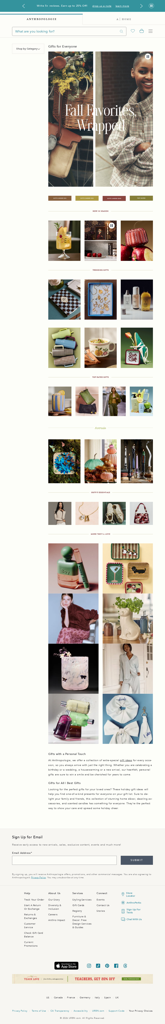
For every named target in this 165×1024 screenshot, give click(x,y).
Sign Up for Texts (134, 911)
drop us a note (101, 6)
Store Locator (130, 894)
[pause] (148, 57)
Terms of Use (39, 1011)
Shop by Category (27, 48)
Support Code (117, 1011)
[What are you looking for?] (121, 31)
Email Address (21, 853)
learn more (122, 6)
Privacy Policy (38, 877)
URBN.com (98, 1011)
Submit (137, 860)
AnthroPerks (134, 902)
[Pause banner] (151, 5)
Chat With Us (134, 919)
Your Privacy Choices (141, 1011)
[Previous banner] (23, 6)
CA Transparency (60, 1011)
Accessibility (81, 1011)
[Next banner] (141, 6)
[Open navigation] (150, 31)
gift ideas (126, 760)
